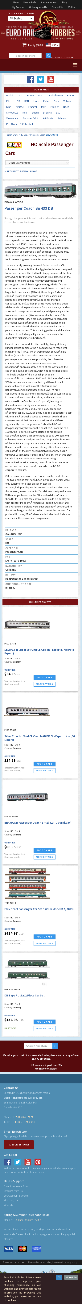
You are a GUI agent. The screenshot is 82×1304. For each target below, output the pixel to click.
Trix (21, 95)
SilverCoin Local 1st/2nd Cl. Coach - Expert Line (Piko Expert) (39, 651)
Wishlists (72, 7)
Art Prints (48, 118)
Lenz (36, 101)
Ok (59, 1277)
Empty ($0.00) (35, 45)
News (16, 2)
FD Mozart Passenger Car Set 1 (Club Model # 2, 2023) (39, 909)
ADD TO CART (44, 677)
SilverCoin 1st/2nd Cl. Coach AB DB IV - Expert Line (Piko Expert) (40, 738)
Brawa (30, 95)
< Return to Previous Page (21, 171)
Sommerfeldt (30, 118)
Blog (64, 2)
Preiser (55, 107)
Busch (35, 112)
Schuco (62, 118)
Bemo (70, 95)
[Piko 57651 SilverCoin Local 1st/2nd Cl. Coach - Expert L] (27, 624)
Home (8, 135)
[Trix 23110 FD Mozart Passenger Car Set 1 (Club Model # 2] (27, 883)
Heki (25, 112)
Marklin (10, 95)
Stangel (32, 107)
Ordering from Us (38, 7)
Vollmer (67, 101)
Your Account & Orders (16, 1195)
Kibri (8, 107)
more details (44, 684)
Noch (66, 107)
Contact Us (57, 7)
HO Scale (24, 135)
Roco (41, 95)
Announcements (49, 2)
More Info (71, 1277)
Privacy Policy (71, 1262)
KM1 (26, 101)
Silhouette (12, 112)
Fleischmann (56, 95)
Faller (46, 101)
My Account (18, 7)
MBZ (43, 107)
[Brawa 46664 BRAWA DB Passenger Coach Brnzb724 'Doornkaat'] (27, 797)
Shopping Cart (11, 1200)
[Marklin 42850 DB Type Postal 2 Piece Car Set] (27, 970)
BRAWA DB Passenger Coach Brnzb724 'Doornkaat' (37, 822)
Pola (56, 101)
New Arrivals (29, 2)
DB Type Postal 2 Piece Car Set (24, 995)
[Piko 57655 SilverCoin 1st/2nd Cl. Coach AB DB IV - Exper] (27, 710)
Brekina (47, 112)
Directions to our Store (16, 1186)
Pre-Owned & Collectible (20, 124)
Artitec (20, 107)
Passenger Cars (37, 135)
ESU (58, 112)
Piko (8, 101)
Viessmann (12, 118)
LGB (18, 101)
